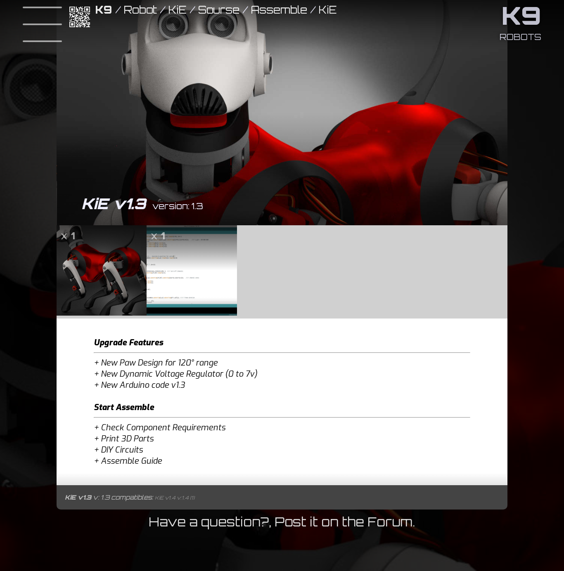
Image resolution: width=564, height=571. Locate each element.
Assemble (279, 9)
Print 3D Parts (127, 438)
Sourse (218, 9)
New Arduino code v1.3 (143, 385)
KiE (177, 9)
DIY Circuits (122, 449)
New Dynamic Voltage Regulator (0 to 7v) (179, 374)
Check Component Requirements (163, 427)
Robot (140, 9)
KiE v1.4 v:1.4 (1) (174, 498)
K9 (103, 9)
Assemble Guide (131, 461)
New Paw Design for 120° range (159, 362)
